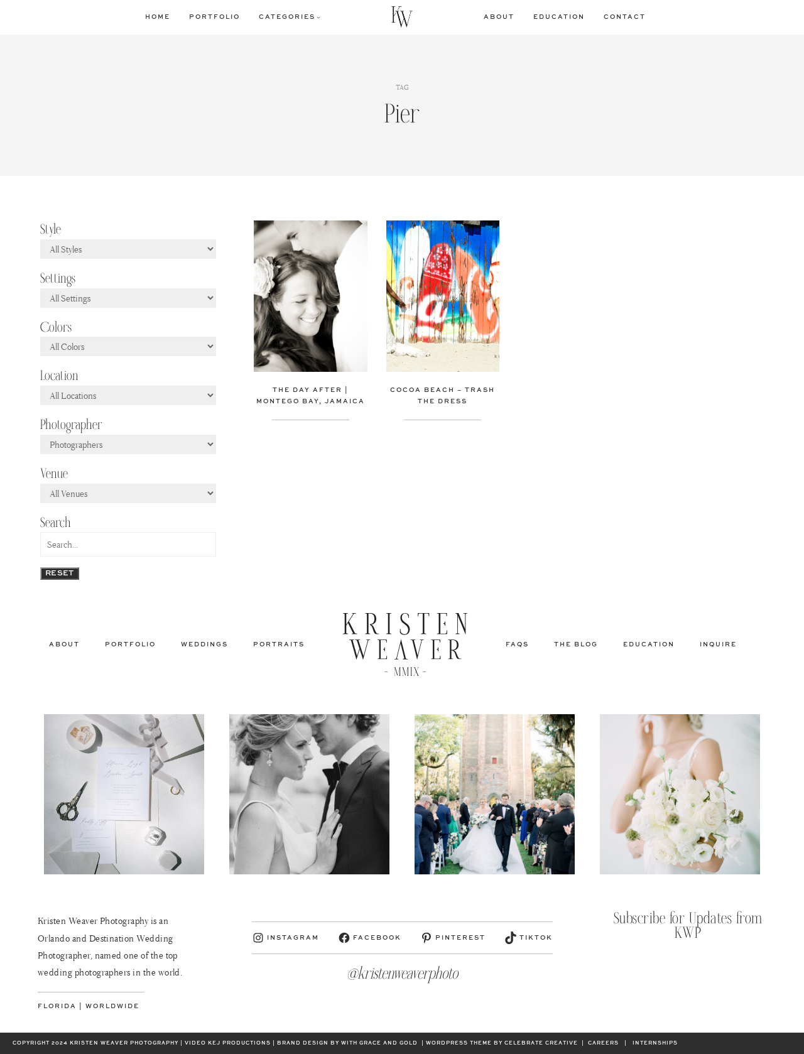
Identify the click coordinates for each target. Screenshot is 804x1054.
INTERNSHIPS (655, 1043)
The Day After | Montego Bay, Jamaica (310, 396)
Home (157, 17)
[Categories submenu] (318, 17)
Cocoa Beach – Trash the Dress (442, 396)
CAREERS (603, 1043)
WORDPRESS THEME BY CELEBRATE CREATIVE (502, 1043)
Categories (287, 17)
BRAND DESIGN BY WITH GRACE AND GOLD (347, 1043)
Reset (59, 573)
